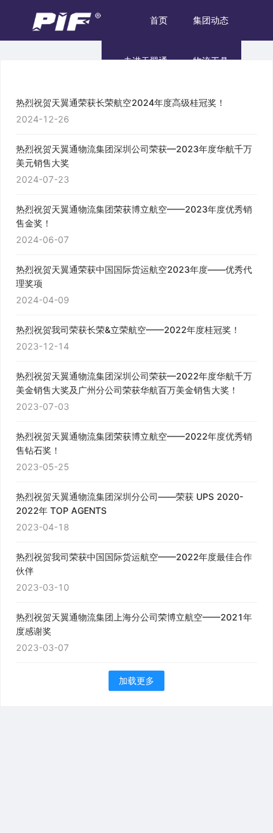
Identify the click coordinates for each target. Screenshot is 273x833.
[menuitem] (158, 20)
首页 (159, 20)
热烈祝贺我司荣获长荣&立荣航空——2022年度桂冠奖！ (128, 329)
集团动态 (211, 20)
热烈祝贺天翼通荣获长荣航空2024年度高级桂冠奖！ (120, 102)
